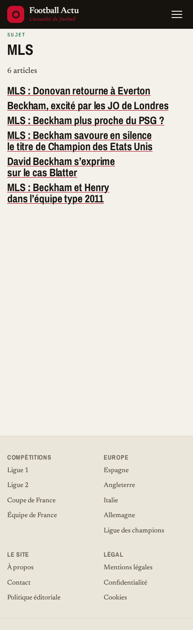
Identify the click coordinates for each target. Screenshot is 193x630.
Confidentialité (125, 583)
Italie (111, 500)
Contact (19, 583)
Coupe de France (31, 500)
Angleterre (119, 485)
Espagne (116, 470)
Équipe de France (32, 515)
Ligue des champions (134, 530)
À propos (20, 567)
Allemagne (119, 515)
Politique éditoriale (34, 597)
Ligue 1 (18, 470)
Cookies (115, 597)
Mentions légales (128, 567)
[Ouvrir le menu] (177, 14)
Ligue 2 (18, 485)
